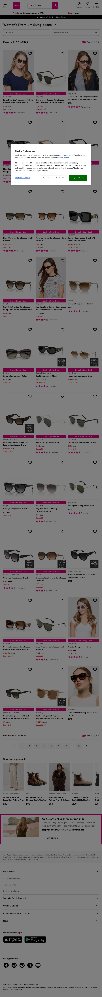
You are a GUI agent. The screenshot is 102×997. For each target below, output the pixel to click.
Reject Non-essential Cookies (54, 178)
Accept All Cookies (78, 178)
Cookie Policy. (63, 157)
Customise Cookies (22, 178)
